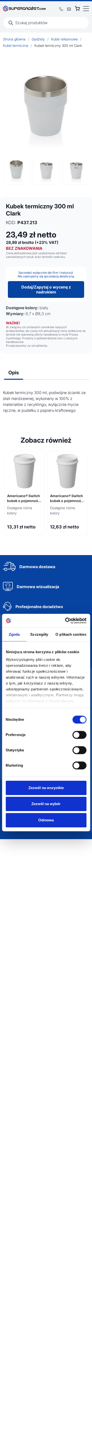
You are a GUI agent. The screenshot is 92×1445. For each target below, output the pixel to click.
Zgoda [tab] (14, 634)
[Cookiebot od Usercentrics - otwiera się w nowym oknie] (65, 620)
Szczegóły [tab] (39, 634)
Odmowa (46, 820)
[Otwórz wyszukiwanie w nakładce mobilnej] (46, 23)
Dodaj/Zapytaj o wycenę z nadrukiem (46, 289)
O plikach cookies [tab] (70, 634)
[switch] (79, 735)
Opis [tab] (13, 373)
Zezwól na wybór (46, 804)
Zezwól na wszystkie (46, 788)
